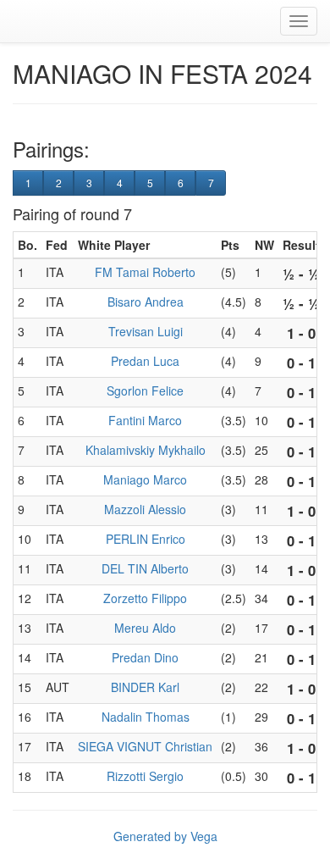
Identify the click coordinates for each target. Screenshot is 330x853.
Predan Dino (145, 657)
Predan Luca (145, 360)
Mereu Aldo (145, 627)
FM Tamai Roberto (145, 271)
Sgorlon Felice (145, 390)
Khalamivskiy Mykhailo (145, 449)
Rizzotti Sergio (145, 775)
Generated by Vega (165, 836)
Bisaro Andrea (145, 301)
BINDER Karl (145, 687)
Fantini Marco (145, 420)
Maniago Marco (145, 479)
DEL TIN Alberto (145, 568)
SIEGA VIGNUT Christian (145, 746)
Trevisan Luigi (145, 331)
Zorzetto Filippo (145, 598)
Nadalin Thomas (146, 716)
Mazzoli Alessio (145, 509)
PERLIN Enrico (145, 538)
